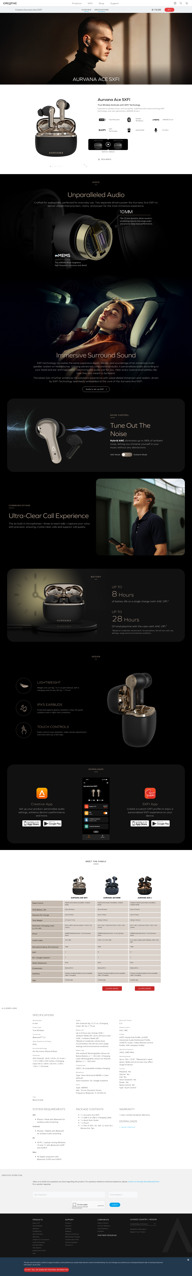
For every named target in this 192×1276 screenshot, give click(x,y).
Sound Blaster (37, 1226)
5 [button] (59, 166)
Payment (68, 1226)
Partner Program (107, 1235)
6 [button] (61, 166)
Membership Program (72, 1237)
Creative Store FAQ (72, 1239)
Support (114, 3)
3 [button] (54, 166)
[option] (56, 128)
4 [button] (57, 166)
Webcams (36, 1237)
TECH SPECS (106, 159)
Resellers (101, 1231)
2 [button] (52, 166)
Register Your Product (138, 1232)
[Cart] (186, 3)
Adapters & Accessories (41, 1239)
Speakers (36, 1228)
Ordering (68, 1228)
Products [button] (77, 3)
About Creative (103, 1223)
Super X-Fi (36, 1223)
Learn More (112, 988)
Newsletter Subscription (138, 1229)
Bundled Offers (38, 1245)
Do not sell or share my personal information (46, 1270)
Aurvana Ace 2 (145, 898)
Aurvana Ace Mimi (111, 898)
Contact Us (69, 1245)
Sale (34, 1253)
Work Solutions (38, 1234)
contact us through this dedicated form (143, 1182)
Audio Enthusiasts (39, 1242)
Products (68, 1223)
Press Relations (103, 1228)
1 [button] (50, 166)
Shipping (68, 1231)
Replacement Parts (39, 1250)
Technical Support (71, 1242)
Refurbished (37, 1248)
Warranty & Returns (72, 1234)
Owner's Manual (128, 1127)
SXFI (90, 3)
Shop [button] (101, 3)
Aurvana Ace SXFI (79, 898)
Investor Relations (104, 1226)
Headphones (37, 1231)
